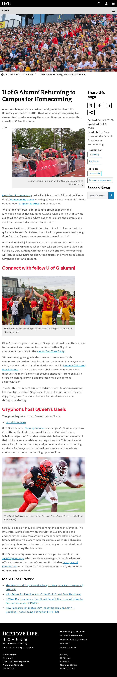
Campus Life (94, 173)
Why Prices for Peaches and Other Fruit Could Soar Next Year (43, 594)
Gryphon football (29, 203)
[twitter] (91, 105)
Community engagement (100, 180)
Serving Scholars (35, 428)
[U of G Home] (2, 74)
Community (15, 74)
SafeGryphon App (13, 558)
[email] (91, 112)
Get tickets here (16, 422)
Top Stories (27, 74)
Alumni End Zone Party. (51, 351)
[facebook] (99, 105)
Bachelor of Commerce (16, 195)
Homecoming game (22, 199)
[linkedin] (108, 105)
